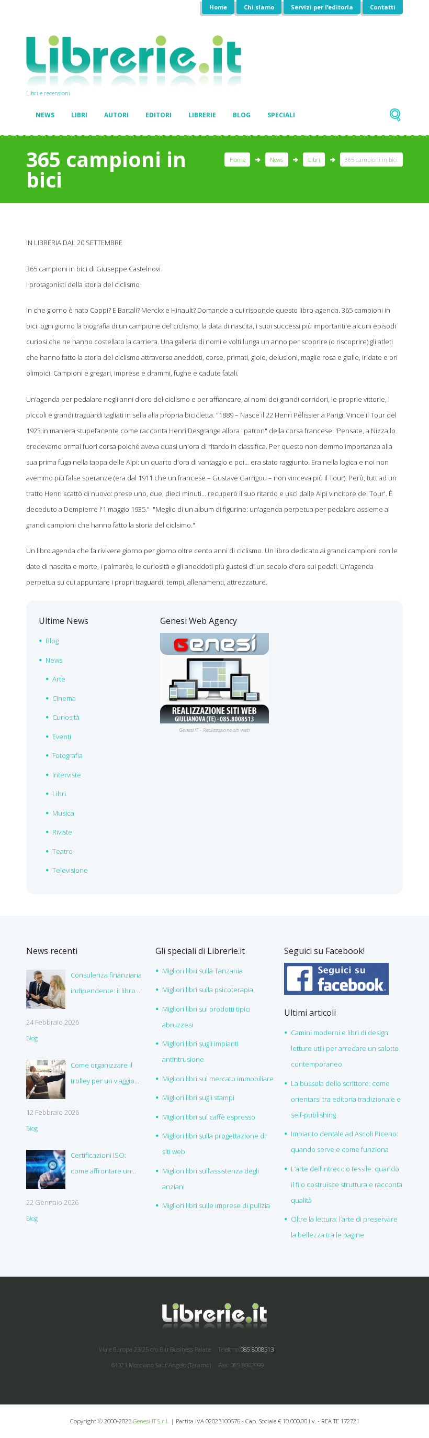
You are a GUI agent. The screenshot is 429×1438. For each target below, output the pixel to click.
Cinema (64, 698)
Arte (58, 679)
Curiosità (66, 717)
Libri (79, 115)
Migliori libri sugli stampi (198, 1097)
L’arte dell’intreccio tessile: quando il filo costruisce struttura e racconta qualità (346, 1184)
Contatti (383, 7)
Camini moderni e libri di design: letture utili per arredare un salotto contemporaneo (345, 1048)
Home (218, 7)
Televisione (70, 870)
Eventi (61, 736)
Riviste (62, 832)
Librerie (202, 115)
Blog (242, 115)
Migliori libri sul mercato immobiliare (218, 1078)
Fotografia (67, 755)
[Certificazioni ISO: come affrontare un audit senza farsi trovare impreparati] (45, 1169)
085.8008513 (257, 1349)
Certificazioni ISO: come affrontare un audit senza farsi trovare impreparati (101, 1164)
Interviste (66, 775)
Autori (116, 115)
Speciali (281, 115)
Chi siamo (259, 7)
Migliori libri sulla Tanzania (202, 970)
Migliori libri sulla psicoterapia (207, 989)
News (45, 115)
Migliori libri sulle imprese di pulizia (216, 1205)
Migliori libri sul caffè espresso (208, 1117)
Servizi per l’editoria (322, 7)
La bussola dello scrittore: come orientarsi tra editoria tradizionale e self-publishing (346, 1099)
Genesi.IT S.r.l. (151, 1421)
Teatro (62, 851)
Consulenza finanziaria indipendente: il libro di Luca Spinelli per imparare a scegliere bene (107, 984)
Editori (158, 115)
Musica (63, 813)
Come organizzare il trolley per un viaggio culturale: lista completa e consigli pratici (107, 1074)
